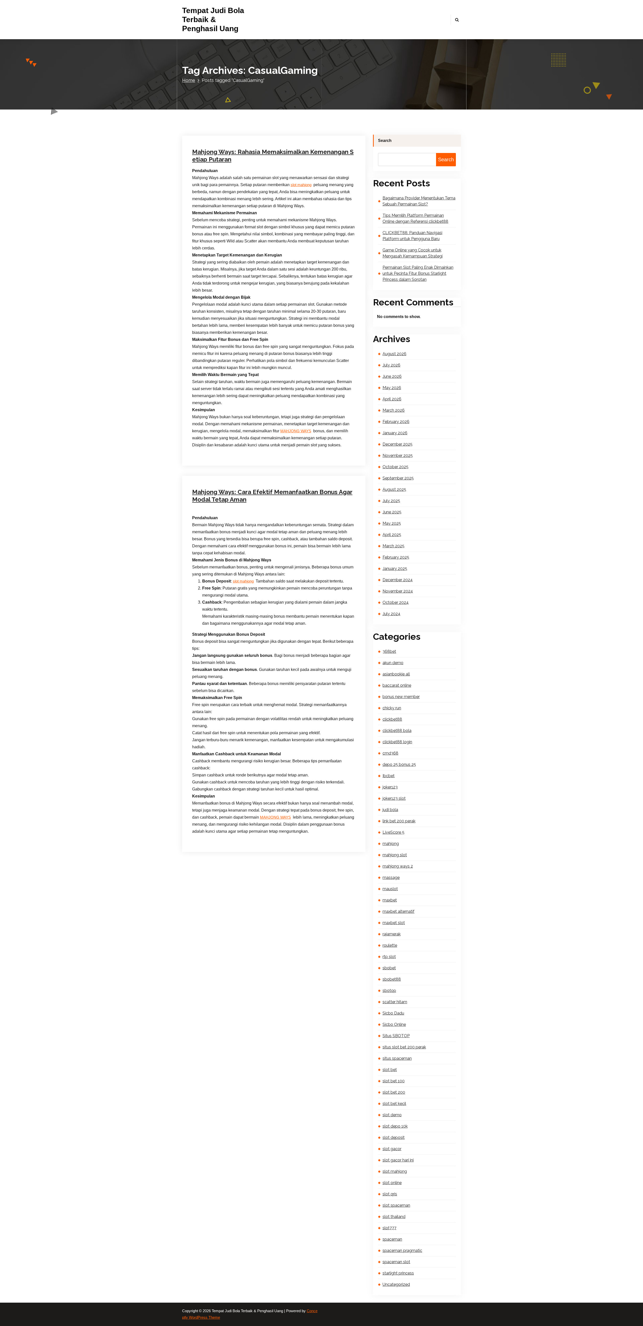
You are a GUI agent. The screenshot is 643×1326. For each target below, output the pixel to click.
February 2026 (396, 421)
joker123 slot (394, 798)
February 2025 (396, 557)
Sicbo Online (394, 1024)
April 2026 (392, 399)
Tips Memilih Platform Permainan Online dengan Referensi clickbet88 (415, 218)
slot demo (392, 1114)
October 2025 (395, 466)
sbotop (389, 990)
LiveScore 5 (393, 832)
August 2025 (394, 489)
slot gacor (392, 1148)
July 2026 (391, 365)
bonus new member (401, 696)
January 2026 (395, 433)
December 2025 (397, 444)
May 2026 (392, 387)
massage (391, 877)
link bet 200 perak (399, 821)
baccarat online (397, 685)
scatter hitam (395, 1001)
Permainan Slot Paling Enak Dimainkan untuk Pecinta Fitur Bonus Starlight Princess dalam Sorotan (418, 273)
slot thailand (394, 1216)
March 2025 (393, 546)
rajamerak (392, 934)
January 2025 (395, 568)
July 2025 (391, 500)
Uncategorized (285, 102)
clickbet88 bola (397, 730)
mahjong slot (395, 855)
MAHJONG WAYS (275, 817)
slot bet (390, 1069)
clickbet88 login (397, 741)
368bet (389, 651)
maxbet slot (394, 922)
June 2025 (392, 512)
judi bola (390, 809)
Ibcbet (389, 775)
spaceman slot (396, 1261)
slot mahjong (301, 185)
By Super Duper (251, 102)
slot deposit (394, 1137)
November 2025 (398, 455)
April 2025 (392, 534)
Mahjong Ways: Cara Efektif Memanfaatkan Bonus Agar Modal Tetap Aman (272, 495)
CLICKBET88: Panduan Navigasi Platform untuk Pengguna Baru (412, 235)
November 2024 (398, 591)
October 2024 (396, 602)
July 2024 (391, 613)
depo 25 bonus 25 (399, 764)
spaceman (392, 1239)
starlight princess (398, 1273)
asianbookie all (396, 674)
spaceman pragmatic (402, 1250)
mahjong (391, 843)
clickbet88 (392, 719)
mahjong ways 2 (398, 866)
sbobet (389, 968)
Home (188, 80)
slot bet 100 (394, 1081)
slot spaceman (396, 1205)
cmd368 (390, 753)
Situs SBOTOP (396, 1035)
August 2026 (394, 353)
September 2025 (398, 478)
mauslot (390, 888)
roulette (390, 945)
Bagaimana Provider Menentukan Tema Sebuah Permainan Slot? (419, 201)
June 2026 (392, 376)
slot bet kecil (394, 1103)
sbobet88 (392, 979)
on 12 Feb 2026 (217, 436)
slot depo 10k (395, 1126)
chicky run (392, 708)
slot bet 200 (394, 1092)
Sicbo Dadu (393, 1013)
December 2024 (398, 579)
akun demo (393, 662)
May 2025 (392, 523)
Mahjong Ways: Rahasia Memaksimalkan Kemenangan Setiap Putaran (273, 155)
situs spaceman (397, 1058)
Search (385, 140)
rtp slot (389, 956)
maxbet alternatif (398, 911)
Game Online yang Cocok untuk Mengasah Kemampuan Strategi (413, 253)
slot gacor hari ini (398, 1160)
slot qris (390, 1194)
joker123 (390, 787)
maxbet (390, 900)
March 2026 (394, 410)
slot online (392, 1182)
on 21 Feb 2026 (217, 102)
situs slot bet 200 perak (404, 1047)
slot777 (389, 1228)
